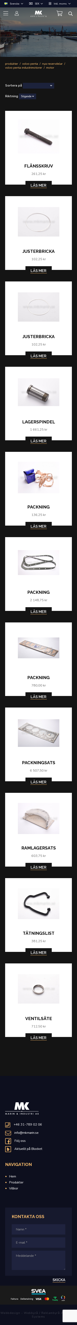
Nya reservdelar (52, 64)
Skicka (59, 1280)
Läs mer (38, 185)
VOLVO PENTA (30, 64)
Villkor (13, 1188)
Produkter (11, 64)
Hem (12, 1176)
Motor (50, 68)
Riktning (11, 96)
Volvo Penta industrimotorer (23, 68)
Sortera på (13, 85)
